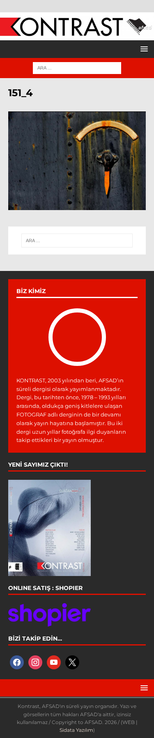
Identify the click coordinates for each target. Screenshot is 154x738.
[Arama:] (77, 67)
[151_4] (77, 205)
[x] (72, 662)
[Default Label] (54, 662)
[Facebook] (17, 662)
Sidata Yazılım (76, 730)
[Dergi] (77, 32)
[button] (142, 48)
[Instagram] (35, 662)
